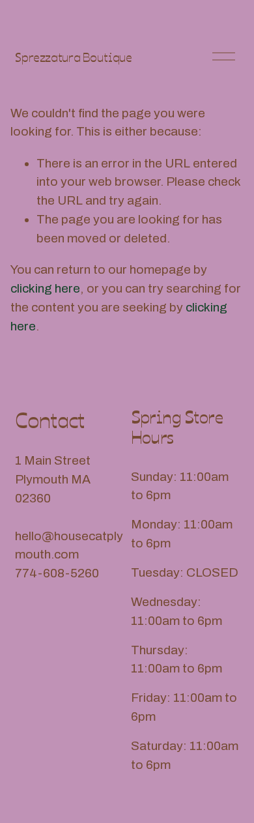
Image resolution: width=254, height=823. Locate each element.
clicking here (45, 288)
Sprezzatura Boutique (73, 56)
